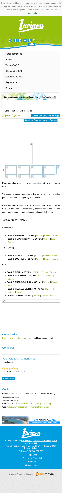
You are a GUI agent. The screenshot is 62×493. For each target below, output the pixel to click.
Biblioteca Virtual (13, 71)
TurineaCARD (12, 65)
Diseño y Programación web (20, 474)
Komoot (47, 235)
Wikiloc (39, 235)
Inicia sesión (7, 338)
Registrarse (11, 82)
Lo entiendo (32, 13)
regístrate (19, 338)
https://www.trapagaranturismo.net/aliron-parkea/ (28, 407)
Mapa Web (32, 455)
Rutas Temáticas (13, 53)
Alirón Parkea (26, 111)
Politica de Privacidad (32, 458)
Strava (55, 235)
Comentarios (8, 378)
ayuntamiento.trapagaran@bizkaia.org (34, 403)
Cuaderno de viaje (14, 76)
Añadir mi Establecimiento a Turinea (41, 120)
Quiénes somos (32, 465)
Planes (8, 59)
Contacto (32, 462)
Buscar (8, 88)
